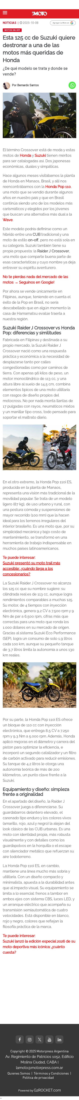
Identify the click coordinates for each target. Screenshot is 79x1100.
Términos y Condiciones (51, 1073)
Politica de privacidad (38, 1077)
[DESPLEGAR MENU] (5, 12)
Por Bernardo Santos (25, 85)
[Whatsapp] (72, 85)
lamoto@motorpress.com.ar (39, 1067)
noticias (9, 23)
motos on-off (12, 30)
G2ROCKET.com (47, 1090)
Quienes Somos (18, 1073)
